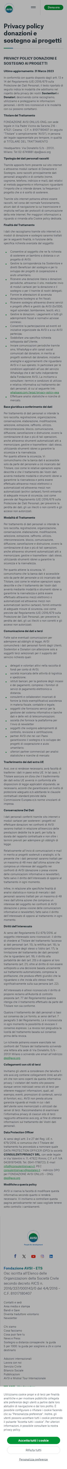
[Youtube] (33, 1257)
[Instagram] (42, 1257)
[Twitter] (24, 1257)
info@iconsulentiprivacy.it (19, 1166)
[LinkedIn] (51, 1257)
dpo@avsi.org (12, 1058)
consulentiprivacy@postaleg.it (22, 1170)
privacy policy (12, 1429)
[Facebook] (15, 1256)
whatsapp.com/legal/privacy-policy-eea (34, 392)
